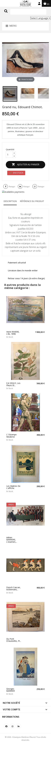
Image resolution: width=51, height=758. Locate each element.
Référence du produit (32, 201)
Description (10, 201)
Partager (12, 186)
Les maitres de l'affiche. (13, 487)
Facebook (6, 726)
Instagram (12, 726)
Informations (10, 716)
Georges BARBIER (10, 690)
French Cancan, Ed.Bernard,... (13, 588)
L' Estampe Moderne (11, 435)
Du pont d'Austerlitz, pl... (13, 640)
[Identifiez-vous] (39, 4)
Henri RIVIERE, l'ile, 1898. (12, 333)
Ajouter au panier (25, 164)
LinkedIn (18, 726)
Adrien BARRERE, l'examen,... (11, 539)
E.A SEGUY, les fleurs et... (13, 384)
